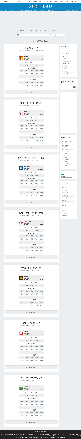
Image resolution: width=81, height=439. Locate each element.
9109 (41, 184)
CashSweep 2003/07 (31, 378)
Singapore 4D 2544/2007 (31, 158)
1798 (36, 141)
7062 (31, 82)
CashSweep (56, 1)
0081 (21, 193)
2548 (21, 236)
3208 (31, 175)
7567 (26, 349)
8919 (36, 404)
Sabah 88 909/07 (31, 323)
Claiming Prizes (65, 58)
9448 (36, 175)
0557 (36, 251)
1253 (31, 395)
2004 (31, 181)
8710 (36, 416)
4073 (36, 248)
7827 (26, 303)
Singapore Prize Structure (67, 56)
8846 (41, 306)
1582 (41, 291)
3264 (41, 193)
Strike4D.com (31, 50)
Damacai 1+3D (41, 1)
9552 (21, 401)
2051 (31, 65)
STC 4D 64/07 (31, 48)
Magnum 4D (35, 1)
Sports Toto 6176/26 (66, 141)
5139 (36, 306)
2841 (31, 193)
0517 (31, 294)
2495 (41, 248)
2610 (26, 346)
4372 (26, 71)
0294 (26, 193)
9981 (36, 361)
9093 (41, 349)
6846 (31, 196)
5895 (31, 120)
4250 (36, 71)
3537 (26, 404)
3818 (36, 82)
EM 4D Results (28, 1)
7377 (36, 65)
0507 (21, 181)
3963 (21, 248)
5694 (26, 401)
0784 (21, 294)
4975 (26, 74)
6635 (41, 416)
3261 (26, 294)
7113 (26, 340)
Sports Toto (49, 1)
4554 (21, 129)
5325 (26, 285)
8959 (26, 251)
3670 (26, 141)
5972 (21, 413)
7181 (36, 196)
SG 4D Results (65, 202)
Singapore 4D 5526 (66, 163)
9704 (31, 401)
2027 (41, 141)
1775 (36, 401)
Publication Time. (57, 31)
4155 (21, 404)
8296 (31, 413)
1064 (31, 416)
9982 (41, 361)
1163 (36, 129)
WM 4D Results (20, 1)
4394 (41, 346)
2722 (36, 346)
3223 (26, 230)
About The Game (65, 51)
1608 (26, 413)
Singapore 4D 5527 (66, 151)
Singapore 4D (73, 1)
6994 (21, 416)
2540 (26, 358)
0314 (36, 86)
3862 (36, 236)
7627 (21, 126)
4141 (21, 74)
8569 (31, 303)
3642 (36, 395)
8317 (36, 294)
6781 (31, 184)
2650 (31, 346)
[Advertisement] (40, 21)
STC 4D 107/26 (65, 149)
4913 (41, 236)
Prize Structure (65, 53)
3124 (36, 193)
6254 (21, 361)
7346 (36, 230)
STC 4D (67, 1)
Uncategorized (65, 213)
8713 (41, 138)
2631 (41, 303)
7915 (26, 416)
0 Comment (40, 50)
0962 (26, 239)
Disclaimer (64, 66)
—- (26, 77)
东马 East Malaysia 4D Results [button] (40, 35)
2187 (21, 251)
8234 (41, 404)
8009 (26, 395)
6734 (26, 129)
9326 (21, 82)
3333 (31, 86)
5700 (31, 126)
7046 (31, 306)
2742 (31, 358)
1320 (41, 239)
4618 (31, 251)
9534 (21, 239)
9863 (31, 361)
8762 (41, 196)
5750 (41, 129)
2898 (36, 74)
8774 (31, 138)
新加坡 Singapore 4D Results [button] (57, 35)
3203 (41, 82)
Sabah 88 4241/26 (66, 159)
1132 (26, 126)
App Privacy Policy (66, 73)
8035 (21, 138)
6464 (31, 248)
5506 (21, 86)
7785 (26, 120)
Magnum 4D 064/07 (31, 268)
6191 (36, 120)
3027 (36, 285)
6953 (21, 291)
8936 (36, 303)
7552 (21, 141)
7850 (31, 349)
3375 (31, 74)
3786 (26, 306)
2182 (21, 346)
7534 (41, 413)
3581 (21, 196)
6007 (41, 126)
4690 (36, 358)
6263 (36, 413)
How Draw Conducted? (67, 61)
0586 (31, 129)
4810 (36, 239)
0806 (41, 401)
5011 (21, 303)
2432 (31, 230)
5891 (41, 358)
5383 (36, 126)
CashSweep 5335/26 (66, 155)
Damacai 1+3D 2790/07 (31, 213)
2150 (36, 181)
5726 (21, 306)
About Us (64, 68)
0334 (31, 285)
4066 (41, 86)
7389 (26, 361)
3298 (41, 74)
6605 (41, 294)
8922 (21, 71)
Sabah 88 (62, 1)
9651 (31, 404)
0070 (26, 82)
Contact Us (64, 71)
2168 (41, 181)
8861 (26, 248)
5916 (21, 184)
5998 (21, 349)
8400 (36, 349)
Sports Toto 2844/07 (31, 103)
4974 (31, 239)
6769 (26, 184)
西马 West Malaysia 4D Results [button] (24, 35)
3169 (26, 86)
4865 (26, 65)
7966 (36, 138)
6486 (26, 236)
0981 (31, 340)
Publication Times (66, 63)
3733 (31, 71)
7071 (31, 291)
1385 (21, 358)
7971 (36, 184)
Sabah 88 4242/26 (66, 145)
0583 (26, 181)
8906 (26, 175)
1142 (36, 291)
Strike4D (7, 1)
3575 (26, 138)
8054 (31, 236)
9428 (41, 251)
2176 (31, 141)
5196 (41, 71)
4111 (26, 196)
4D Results (64, 187)
